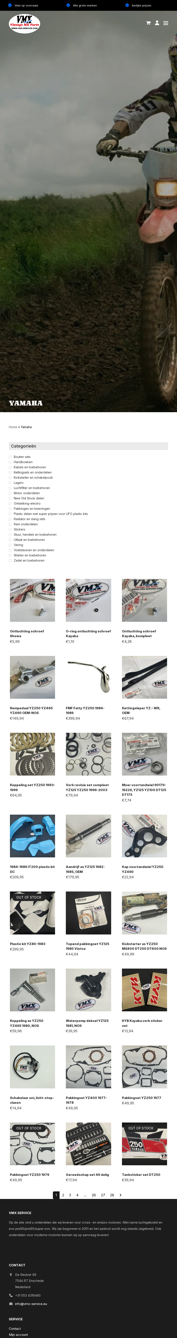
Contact (15, 1329)
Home (13, 427)
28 (112, 1195)
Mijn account (18, 1335)
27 (103, 1195)
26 (94, 1195)
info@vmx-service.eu (31, 1304)
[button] (148, 23)
